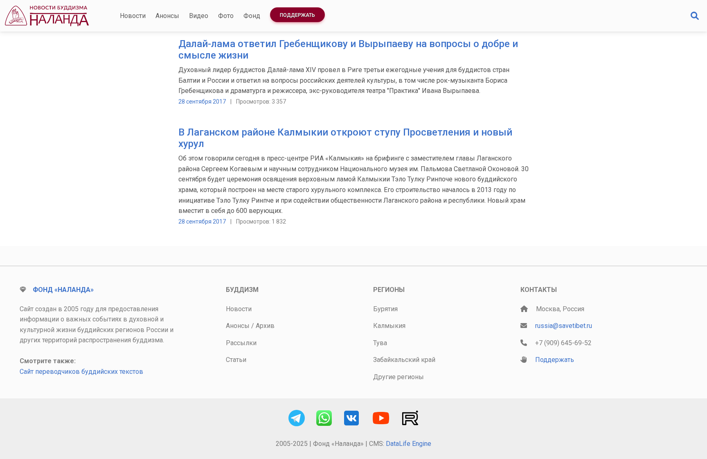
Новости (133, 16)
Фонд (251, 16)
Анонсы (167, 16)
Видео (198, 16)
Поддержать (297, 15)
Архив (265, 326)
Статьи (236, 360)
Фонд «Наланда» (63, 290)
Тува (380, 343)
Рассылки (241, 343)
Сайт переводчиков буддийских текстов (81, 371)
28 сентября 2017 (202, 101)
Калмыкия (389, 326)
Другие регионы (398, 377)
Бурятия (385, 309)
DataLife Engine (408, 444)
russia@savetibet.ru (563, 326)
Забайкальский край (404, 360)
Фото (226, 16)
